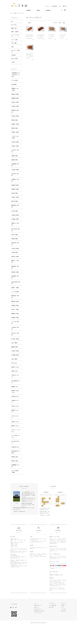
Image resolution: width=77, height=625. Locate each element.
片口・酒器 (14, 43)
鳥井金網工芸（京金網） (15, 451)
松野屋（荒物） (15, 461)
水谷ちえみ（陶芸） (15, 333)
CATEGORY (28, 10)
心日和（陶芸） (15, 211)
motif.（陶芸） (14, 342)
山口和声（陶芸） (15, 351)
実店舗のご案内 (22, 511)
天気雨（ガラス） (15, 421)
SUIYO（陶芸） (15, 234)
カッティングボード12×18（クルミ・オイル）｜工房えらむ (29, 55)
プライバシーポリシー (38, 612)
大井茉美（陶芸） (15, 142)
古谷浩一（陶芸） (15, 309)
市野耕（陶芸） (15, 120)
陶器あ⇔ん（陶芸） (15, 261)
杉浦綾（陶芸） (15, 238)
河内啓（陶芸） (15, 193)
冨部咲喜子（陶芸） (15, 267)
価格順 (60, 22)
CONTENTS (48, 10)
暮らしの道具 (14, 58)
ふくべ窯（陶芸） (15, 291)
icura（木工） (14, 363)
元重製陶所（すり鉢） (15, 465)
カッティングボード (21, 13)
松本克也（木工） (15, 396)
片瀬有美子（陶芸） (15, 180)
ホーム (11, 13)
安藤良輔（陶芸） (15, 98)
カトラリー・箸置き (15, 51)
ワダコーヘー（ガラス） (15, 430)
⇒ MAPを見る (15, 511)
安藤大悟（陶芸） (15, 94)
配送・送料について (38, 605)
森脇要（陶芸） (15, 347)
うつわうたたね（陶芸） (15, 137)
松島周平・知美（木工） (15, 391)
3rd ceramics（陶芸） (15, 229)
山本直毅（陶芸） (15, 355)
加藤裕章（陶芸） (15, 185)
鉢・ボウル (14, 24)
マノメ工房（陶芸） (15, 322)
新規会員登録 (54, 6)
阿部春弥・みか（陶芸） (15, 89)
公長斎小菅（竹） (15, 447)
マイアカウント (47, 6)
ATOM (52, 607)
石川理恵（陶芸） (15, 106)
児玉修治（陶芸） (15, 215)
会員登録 (62, 605)
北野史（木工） (15, 371)
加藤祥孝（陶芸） (15, 189)
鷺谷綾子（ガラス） (15, 411)
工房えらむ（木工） (15, 375)
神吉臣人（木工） (15, 367)
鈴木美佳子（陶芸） (15, 243)
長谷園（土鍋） (15, 456)
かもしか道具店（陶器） (15, 471)
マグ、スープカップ (15, 35)
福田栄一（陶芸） (15, 287)
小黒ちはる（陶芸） (15, 174)
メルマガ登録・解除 (52, 605)
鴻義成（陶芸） (15, 159)
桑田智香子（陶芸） (15, 206)
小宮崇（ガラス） (15, 406)
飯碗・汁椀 (14, 28)
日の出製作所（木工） (15, 381)
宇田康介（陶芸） (15, 132)
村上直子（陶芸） (15, 338)
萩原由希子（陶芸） (15, 276)
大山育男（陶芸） (15, 169)
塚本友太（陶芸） (15, 256)
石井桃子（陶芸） (15, 102)
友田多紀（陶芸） (15, 272)
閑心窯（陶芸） (15, 201)
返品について (36, 607)
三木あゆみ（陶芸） (15, 328)
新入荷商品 (14, 84)
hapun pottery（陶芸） (15, 282)
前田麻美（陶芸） (15, 317)
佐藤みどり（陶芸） (15, 224)
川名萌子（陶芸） (15, 197)
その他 (12, 62)
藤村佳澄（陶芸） (15, 301)
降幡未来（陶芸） (15, 313)
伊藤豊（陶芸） (15, 128)
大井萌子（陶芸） (15, 146)
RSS (50, 607)
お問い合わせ (63, 610)
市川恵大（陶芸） (15, 116)
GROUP (38, 10)
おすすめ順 (55, 22)
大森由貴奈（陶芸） (15, 164)
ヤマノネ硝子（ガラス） (15, 436)
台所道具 (15, 13)
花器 (12, 46)
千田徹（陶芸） (15, 252)
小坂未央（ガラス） (15, 401)
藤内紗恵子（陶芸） (15, 296)
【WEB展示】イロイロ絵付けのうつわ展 (15, 74)
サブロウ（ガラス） (15, 416)
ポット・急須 (14, 39)
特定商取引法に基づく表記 (39, 610)
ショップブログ (52, 603)
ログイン (60, 6)
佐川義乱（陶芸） (15, 219)
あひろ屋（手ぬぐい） (15, 442)
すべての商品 (14, 80)
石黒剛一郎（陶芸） (15, 111)
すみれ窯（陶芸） (15, 248)
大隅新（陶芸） (15, 155)
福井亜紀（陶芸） (15, 305)
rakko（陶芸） (14, 359)
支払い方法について (38, 609)
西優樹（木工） (15, 386)
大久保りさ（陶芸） (15, 150)
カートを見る (63, 609)
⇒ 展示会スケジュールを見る (45, 515)
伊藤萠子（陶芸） (15, 124)
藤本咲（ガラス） (15, 425)
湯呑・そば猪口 (15, 31)
